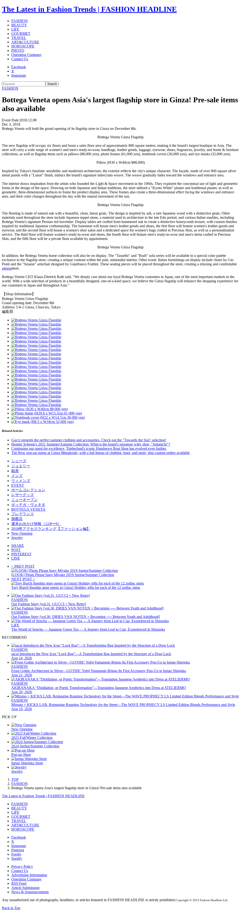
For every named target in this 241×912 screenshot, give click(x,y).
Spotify (16, 858)
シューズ (18, 461)
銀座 (15, 471)
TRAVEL (18, 38)
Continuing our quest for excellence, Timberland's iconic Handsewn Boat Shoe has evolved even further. (89, 448)
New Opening (21, 533)
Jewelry (17, 538)
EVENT (17, 485)
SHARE (17, 546)
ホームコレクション (28, 490)
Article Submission (25, 888)
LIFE (15, 29)
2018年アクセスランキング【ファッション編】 (50, 529)
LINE (15, 558)
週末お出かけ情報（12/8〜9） (36, 524)
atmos (6, 268)
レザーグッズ (22, 495)
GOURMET (20, 34)
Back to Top (11, 908)
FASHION (19, 21)
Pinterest (17, 850)
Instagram (18, 75)
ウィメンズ (20, 481)
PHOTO (17, 50)
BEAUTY (19, 25)
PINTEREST (21, 554)
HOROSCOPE (22, 46)
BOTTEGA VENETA (28, 509)
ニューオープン (24, 500)
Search (52, 84)
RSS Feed (18, 883)
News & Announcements (30, 892)
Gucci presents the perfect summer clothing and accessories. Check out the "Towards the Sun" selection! (88, 440)
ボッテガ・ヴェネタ (28, 505)
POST (16, 550)
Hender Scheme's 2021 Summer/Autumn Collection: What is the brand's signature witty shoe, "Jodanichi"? (90, 444)
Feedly (16, 854)
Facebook (18, 67)
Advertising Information (29, 875)
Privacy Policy (22, 866)
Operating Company (26, 55)
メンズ (17, 476)
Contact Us (19, 59)
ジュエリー (20, 466)
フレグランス (22, 514)
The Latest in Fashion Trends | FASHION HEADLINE (89, 9)
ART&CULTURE (25, 42)
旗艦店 (17, 519)
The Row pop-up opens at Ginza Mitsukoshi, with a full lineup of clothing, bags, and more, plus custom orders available (100, 453)
